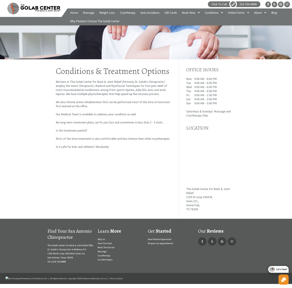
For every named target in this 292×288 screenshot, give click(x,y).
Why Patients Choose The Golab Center (94, 21)
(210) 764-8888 (58, 261)
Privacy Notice (116, 278)
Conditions (212, 13)
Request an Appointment (160, 243)
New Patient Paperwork (160, 239)
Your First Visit (105, 243)
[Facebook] (268, 4)
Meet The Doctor (106, 247)
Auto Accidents (150, 13)
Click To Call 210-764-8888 (234, 4)
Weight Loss (107, 13)
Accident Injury (105, 259)
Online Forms (236, 13)
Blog (274, 13)
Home (74, 13)
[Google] (281, 4)
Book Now (189, 13)
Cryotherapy (127, 13)
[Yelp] (274, 4)
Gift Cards (171, 13)
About (258, 13)
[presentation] (13, 278)
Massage (88, 13)
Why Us (101, 239)
